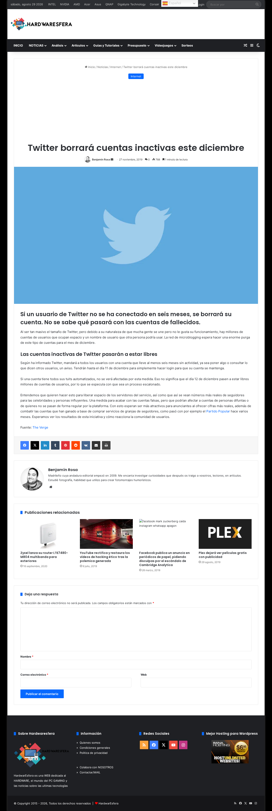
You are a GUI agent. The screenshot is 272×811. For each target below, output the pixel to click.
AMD (77, 4)
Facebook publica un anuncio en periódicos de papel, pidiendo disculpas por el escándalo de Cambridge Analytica (164, 559)
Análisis (57, 45)
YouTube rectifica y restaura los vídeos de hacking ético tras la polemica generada (105, 557)
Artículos (78, 45)
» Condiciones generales (93, 747)
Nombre (26, 656)
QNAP (109, 4)
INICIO (18, 45)
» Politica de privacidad (92, 752)
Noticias (102, 67)
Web (144, 674)
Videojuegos (164, 45)
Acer (87, 4)
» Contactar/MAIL (88, 772)
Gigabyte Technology (132, 4)
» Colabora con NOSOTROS (94, 767)
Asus (98, 4)
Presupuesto (137, 45)
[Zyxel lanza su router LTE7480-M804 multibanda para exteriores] (47, 534)
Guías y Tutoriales (106, 45)
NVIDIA (64, 4)
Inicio (91, 67)
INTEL (52, 4)
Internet (115, 67)
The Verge (40, 427)
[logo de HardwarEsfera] (41, 24)
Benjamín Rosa (101, 159)
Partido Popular (218, 411)
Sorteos (187, 45)
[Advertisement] (136, 111)
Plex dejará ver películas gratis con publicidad (223, 555)
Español (174, 3)
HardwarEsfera (108, 803)
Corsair (154, 4)
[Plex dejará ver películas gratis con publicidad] (225, 534)
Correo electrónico (34, 674)
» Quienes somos (88, 742)
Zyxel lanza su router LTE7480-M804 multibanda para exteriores (44, 557)
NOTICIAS (36, 45)
